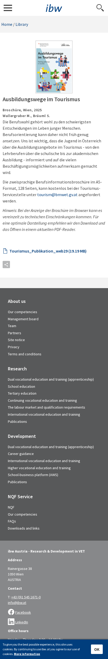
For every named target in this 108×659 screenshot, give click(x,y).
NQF (11, 507)
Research (17, 368)
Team (12, 325)
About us (17, 301)
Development (22, 436)
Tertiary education (22, 393)
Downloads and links (24, 528)
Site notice (16, 339)
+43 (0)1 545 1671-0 (26, 597)
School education (21, 386)
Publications (17, 421)
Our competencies (22, 311)
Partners (14, 333)
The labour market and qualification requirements (46, 407)
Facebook (23, 612)
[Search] (100, 8)
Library (21, 24)
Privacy (13, 347)
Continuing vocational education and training (42, 400)
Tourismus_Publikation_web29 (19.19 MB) (48, 251)
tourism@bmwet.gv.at (57, 194)
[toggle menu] (8, 8)
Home (6, 24)
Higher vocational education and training (39, 468)
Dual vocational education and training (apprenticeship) (51, 379)
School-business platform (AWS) (33, 474)
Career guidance (21, 453)
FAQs (12, 521)
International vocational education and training (44, 414)
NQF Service (20, 496)
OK (97, 649)
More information (27, 654)
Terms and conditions (24, 354)
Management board (23, 319)
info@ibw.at (17, 602)
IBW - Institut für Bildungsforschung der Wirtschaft (54, 8)
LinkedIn (21, 622)
